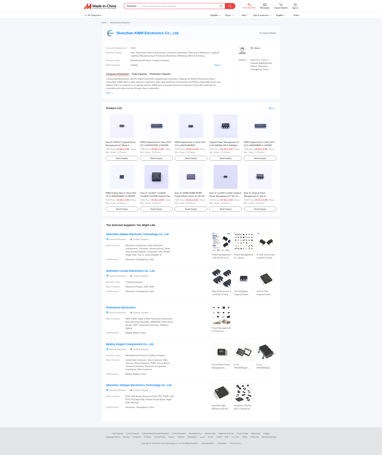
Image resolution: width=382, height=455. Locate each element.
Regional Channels (226, 433)
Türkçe (244, 437)
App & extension (261, 15)
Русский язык (159, 437)
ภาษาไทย (235, 437)
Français (147, 437)
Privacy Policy (235, 443)
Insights (266, 433)
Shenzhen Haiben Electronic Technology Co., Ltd (137, 234)
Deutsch (181, 437)
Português (137, 437)
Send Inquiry (122, 158)
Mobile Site (255, 433)
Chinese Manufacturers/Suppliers (155, 433)
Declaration (222, 443)
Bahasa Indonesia (269, 437)
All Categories (94, 15)
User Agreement (207, 443)
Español (126, 437)
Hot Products (118, 433)
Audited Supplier (142, 239)
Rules (296, 15)
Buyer (228, 15)
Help (244, 15)
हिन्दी (226, 437)
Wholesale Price (195, 433)
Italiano (171, 437)
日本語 (219, 437)
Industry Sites (210, 433)
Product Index (242, 433)
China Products (132, 433)
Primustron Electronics (121, 307)
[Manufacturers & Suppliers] (100, 6)
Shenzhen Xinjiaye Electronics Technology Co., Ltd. (139, 385)
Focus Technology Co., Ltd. (171, 443)
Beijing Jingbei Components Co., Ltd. (130, 344)
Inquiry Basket (267, 33)
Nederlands (192, 437)
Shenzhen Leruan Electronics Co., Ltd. (130, 270)
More (217, 65)
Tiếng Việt (254, 437)
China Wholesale (179, 433)
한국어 (210, 437)
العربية (202, 437)
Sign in (295, 8)
